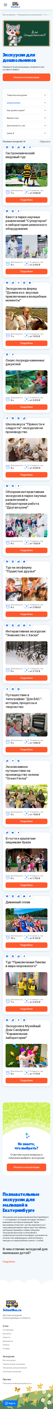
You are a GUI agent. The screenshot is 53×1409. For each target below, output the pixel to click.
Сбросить (45, 141)
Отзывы (6, 1348)
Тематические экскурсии (14, 1364)
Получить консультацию (26, 77)
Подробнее (26, 200)
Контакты (7, 1334)
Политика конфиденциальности (17, 1383)
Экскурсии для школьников (30, 15)
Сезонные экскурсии (12, 1371)
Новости (6, 1337)
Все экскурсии (9, 15)
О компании (8, 1330)
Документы (8, 1341)
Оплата (6, 1345)
